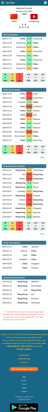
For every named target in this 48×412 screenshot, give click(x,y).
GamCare (24, 362)
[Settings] (45, 2)
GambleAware (24, 355)
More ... (43, 157)
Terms (24, 384)
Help (24, 377)
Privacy (24, 380)
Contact (24, 391)
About (24, 388)
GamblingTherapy (24, 359)
